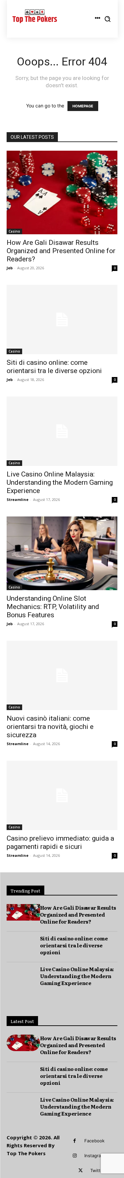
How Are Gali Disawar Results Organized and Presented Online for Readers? (61, 251)
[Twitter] (80, 1170)
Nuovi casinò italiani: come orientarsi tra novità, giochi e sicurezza (50, 726)
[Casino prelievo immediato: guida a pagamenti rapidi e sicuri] (62, 795)
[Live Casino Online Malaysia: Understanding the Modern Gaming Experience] (62, 431)
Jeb (10, 267)
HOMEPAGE (82, 106)
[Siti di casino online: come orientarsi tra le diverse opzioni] (62, 319)
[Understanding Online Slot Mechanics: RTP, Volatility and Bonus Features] (62, 553)
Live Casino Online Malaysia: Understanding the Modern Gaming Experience (60, 482)
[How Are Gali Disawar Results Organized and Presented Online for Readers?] (62, 193)
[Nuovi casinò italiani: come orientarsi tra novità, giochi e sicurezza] (62, 675)
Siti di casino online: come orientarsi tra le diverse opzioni (54, 367)
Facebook (94, 1140)
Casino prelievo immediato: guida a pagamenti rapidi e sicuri (60, 842)
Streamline (17, 499)
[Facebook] (74, 1141)
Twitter (97, 1170)
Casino (14, 231)
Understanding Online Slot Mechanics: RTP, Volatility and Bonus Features (53, 606)
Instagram (94, 1155)
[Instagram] (74, 1155)
